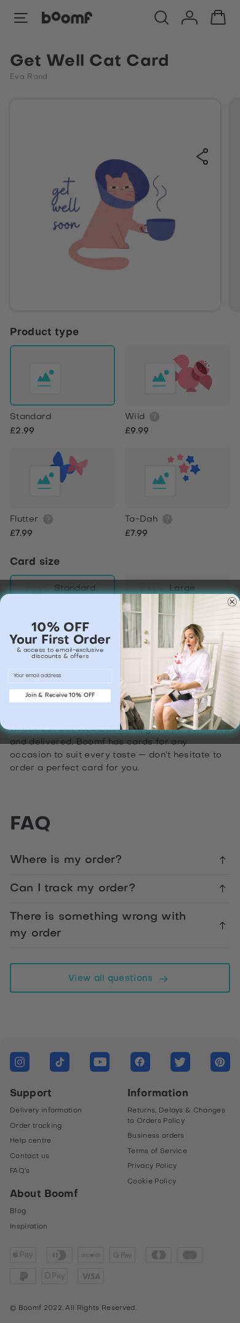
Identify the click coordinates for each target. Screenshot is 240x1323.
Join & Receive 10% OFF (60, 695)
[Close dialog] (233, 602)
